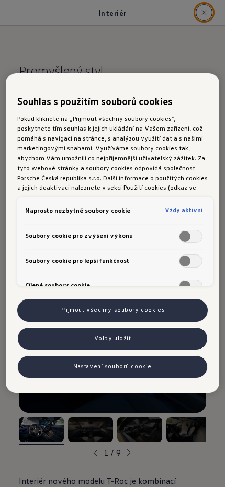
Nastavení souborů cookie (112, 366)
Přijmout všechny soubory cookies (112, 310)
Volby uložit (112, 338)
